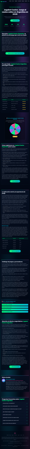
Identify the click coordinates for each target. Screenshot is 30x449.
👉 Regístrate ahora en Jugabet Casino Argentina (15, 53)
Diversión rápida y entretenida (7, 304)
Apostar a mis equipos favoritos (7, 311)
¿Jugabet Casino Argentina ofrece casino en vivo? (11, 420)
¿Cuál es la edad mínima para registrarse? (9, 423)
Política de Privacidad (4, 445)
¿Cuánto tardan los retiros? (7, 414)
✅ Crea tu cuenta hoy (15, 181)
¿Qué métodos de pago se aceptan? (8, 411)
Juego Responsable (15, 446)
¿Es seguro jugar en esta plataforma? (9, 403)
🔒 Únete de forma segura (15, 366)
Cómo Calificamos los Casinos (24, 445)
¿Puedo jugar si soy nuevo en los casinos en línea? (11, 417)
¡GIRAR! (15, 136)
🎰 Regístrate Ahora (15, 20)
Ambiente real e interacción (6, 309)
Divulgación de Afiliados (17, 445)
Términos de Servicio (10, 445)
